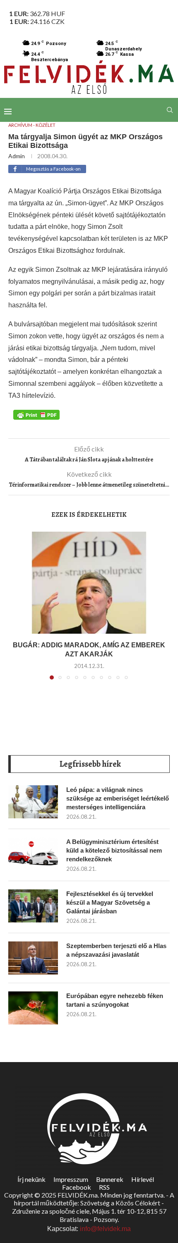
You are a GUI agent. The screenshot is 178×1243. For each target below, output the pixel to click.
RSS (104, 1187)
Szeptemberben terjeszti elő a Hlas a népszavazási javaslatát (116, 950)
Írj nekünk (31, 1179)
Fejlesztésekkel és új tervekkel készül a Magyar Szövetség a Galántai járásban (109, 902)
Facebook (76, 1187)
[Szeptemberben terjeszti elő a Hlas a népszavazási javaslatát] (33, 957)
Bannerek (109, 1179)
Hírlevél (142, 1179)
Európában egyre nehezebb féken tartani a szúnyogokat (114, 1000)
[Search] (170, 110)
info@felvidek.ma (105, 1228)
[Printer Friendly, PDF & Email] (36, 414)
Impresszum (70, 1179)
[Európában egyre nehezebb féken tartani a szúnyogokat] (33, 1007)
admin (16, 155)
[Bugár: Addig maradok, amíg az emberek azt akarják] (89, 583)
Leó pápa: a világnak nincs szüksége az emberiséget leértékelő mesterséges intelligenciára (117, 798)
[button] (19, 611)
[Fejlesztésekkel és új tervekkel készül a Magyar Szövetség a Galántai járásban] (33, 905)
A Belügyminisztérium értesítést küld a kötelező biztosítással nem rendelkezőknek (114, 850)
